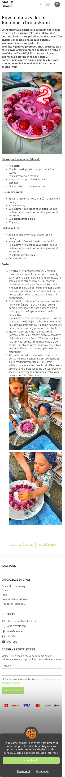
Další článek (47, 544)
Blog (4, 594)
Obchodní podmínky (13, 586)
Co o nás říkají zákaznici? (16, 599)
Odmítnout (42, 771)
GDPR (5, 590)
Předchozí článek (21, 544)
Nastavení (23, 771)
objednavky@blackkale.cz (21, 621)
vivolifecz (12, 636)
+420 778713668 (16, 626)
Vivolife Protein (15, 631)
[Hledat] (39, 4)
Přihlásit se (13, 690)
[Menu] (57, 4)
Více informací (50, 752)
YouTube (12, 641)
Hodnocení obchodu (13, 603)
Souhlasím (33, 760)
